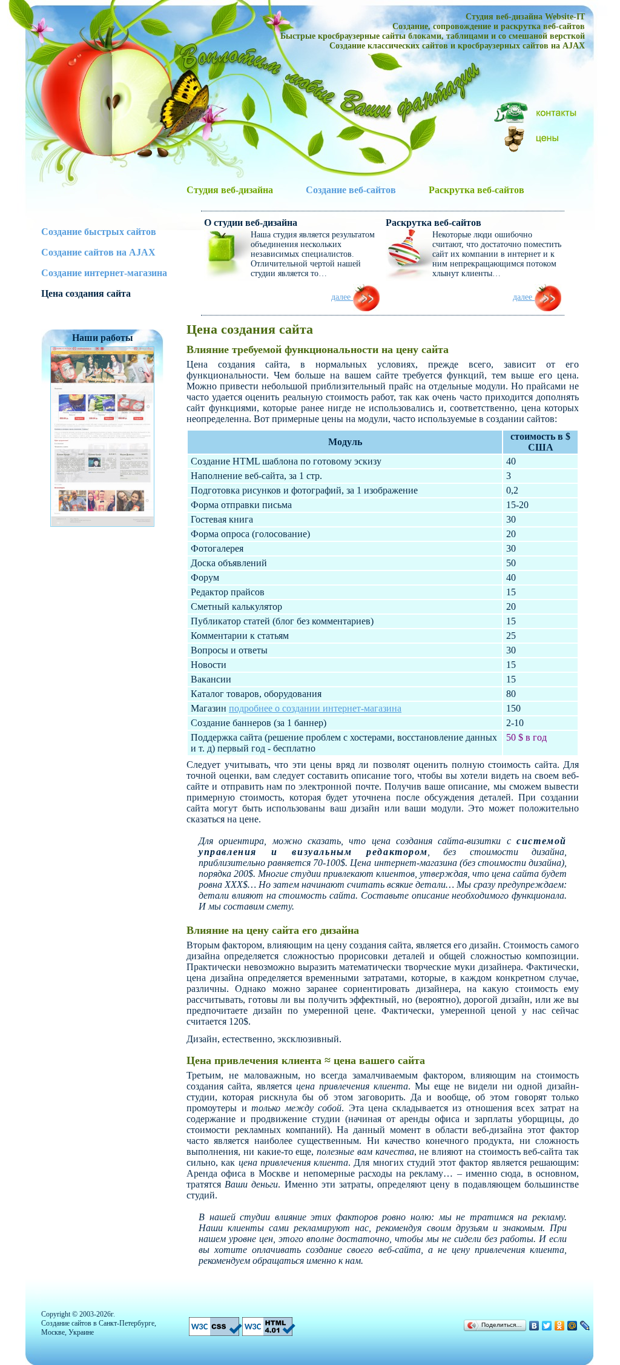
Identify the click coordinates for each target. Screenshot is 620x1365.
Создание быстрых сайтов (98, 231)
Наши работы (102, 337)
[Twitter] (547, 1326)
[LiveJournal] (585, 1326)
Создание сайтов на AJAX (98, 252)
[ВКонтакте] (534, 1326)
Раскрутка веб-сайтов (476, 190)
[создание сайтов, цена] (536, 138)
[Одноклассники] (559, 1326)
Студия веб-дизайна (229, 190)
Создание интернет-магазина (104, 273)
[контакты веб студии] (536, 112)
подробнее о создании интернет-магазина (315, 708)
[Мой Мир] (572, 1326)
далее (342, 297)
